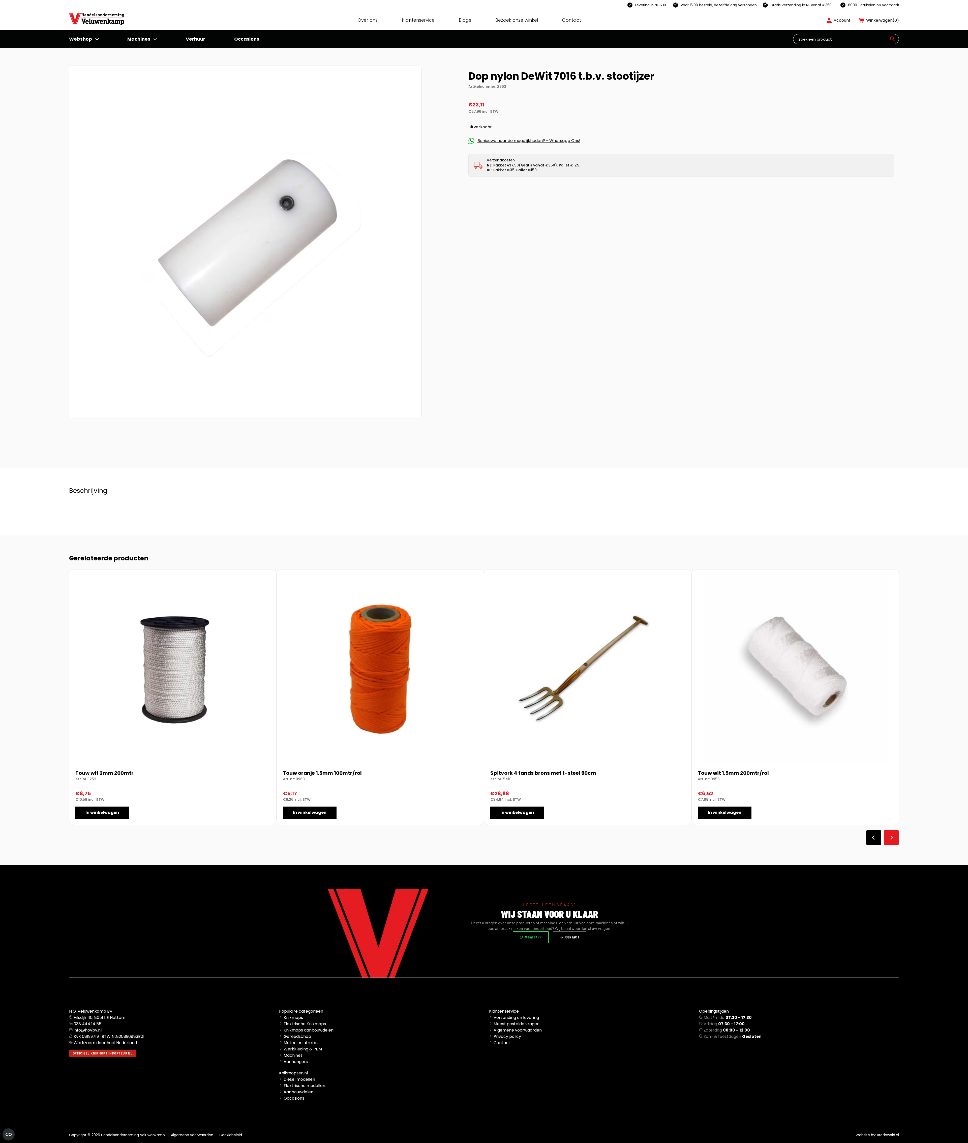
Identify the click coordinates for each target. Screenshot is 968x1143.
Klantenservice (418, 20)
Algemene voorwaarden (518, 1030)
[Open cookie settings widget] (9, 1134)
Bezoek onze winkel (516, 20)
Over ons (368, 20)
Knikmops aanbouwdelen (309, 1030)
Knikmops (293, 1017)
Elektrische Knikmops (305, 1024)
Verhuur (195, 39)
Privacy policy (507, 1036)
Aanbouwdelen (298, 1092)
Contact (571, 20)
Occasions (246, 39)
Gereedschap (297, 1036)
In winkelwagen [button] (102, 812)
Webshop (80, 39)
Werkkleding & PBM (303, 1049)
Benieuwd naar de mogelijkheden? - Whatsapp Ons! (528, 141)
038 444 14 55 (87, 1024)
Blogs (465, 20)
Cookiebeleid (230, 1134)
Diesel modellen (299, 1079)
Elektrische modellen (304, 1086)
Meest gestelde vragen (516, 1024)
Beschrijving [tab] (88, 490)
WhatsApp (533, 937)
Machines (138, 39)
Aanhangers (296, 1062)
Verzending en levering (516, 1017)
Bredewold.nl (888, 1134)
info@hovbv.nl (88, 1030)
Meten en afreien (301, 1043)
